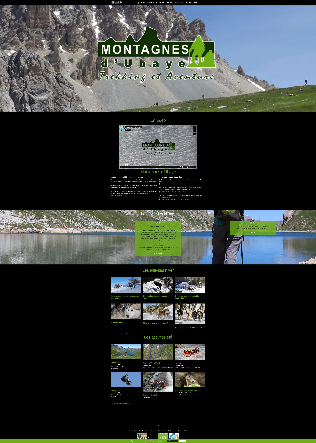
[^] (138, 3)
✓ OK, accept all (172, 441)
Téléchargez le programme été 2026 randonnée (172, 183)
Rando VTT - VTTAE (151, 363)
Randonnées (116, 363)
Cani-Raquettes (117, 322)
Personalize (182, 441)
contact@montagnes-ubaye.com (175, 430)
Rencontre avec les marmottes (188, 391)
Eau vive (178, 363)
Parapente (115, 391)
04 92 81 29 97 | (162, 430)
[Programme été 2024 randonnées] (159, 183)
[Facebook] (158, 426)
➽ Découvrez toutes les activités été (120, 403)
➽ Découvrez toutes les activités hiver (121, 334)
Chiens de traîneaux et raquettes (156, 323)
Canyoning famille (150, 395)
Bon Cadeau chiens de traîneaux (188, 327)
